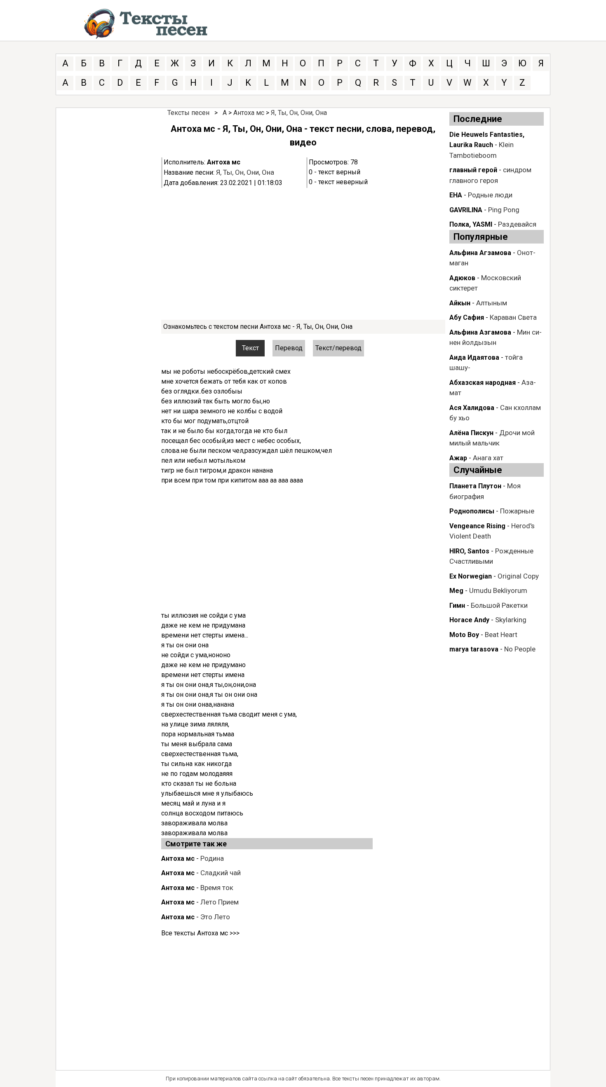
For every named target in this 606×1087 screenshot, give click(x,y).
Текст (250, 348)
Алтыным (491, 303)
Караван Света (513, 317)
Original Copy (518, 576)
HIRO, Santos (469, 551)
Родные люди (490, 195)
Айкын (459, 303)
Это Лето (215, 917)
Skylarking (510, 620)
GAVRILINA (465, 210)
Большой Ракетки (499, 605)
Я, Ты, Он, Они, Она (299, 113)
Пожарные (517, 511)
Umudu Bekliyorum (498, 590)
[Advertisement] (303, 254)
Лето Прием (219, 902)
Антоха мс (248, 113)
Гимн (457, 605)
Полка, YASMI (470, 224)
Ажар (458, 458)
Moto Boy (464, 635)
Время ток (216, 887)
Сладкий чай (220, 873)
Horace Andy (469, 620)
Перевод (289, 348)
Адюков (462, 278)
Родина (212, 858)
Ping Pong (503, 210)
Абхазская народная (482, 383)
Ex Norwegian (470, 576)
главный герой (473, 170)
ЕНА (455, 195)
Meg (456, 591)
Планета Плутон (475, 486)
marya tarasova (473, 649)
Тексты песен (188, 113)
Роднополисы (471, 511)
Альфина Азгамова (480, 332)
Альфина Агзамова (480, 253)
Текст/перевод (338, 348)
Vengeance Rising (477, 526)
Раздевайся (517, 224)
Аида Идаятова (474, 357)
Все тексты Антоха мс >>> (200, 933)
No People (520, 649)
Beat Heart (501, 634)
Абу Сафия (466, 317)
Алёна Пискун (471, 433)
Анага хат (488, 458)
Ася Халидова (471, 408)
